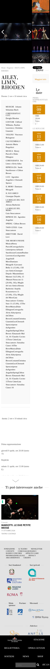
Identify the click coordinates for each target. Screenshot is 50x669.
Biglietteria (11, 648)
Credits (27, 558)
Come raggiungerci (27, 551)
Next (40, 59)
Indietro (4, 31)
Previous (40, 3)
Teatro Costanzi (8, 533)
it (44, 665)
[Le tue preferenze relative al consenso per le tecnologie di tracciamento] (2, 501)
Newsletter (36, 549)
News (26, 656)
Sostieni (9, 656)
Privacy (32, 556)
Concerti (4, 522)
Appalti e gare (32, 553)
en (47, 665)
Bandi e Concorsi (14, 553)
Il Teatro (23, 549)
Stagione (39, 639)
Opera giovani (36, 648)
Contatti (10, 551)
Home (14, 639)
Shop (40, 656)
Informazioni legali (15, 556)
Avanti (28, 31)
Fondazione (9, 549)
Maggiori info (40, 79)
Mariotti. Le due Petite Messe (16, 526)
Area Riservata (13, 558)
